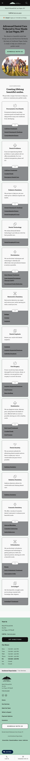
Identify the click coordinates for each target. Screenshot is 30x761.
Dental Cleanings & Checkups (13, 132)
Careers (20, 740)
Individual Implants (10, 354)
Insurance (5, 720)
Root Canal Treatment (11, 428)
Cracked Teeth (8, 174)
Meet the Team (6, 708)
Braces (6, 567)
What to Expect (6, 712)
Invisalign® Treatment (11, 601)
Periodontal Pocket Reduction (13, 284)
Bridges (6, 314)
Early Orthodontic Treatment (13, 570)
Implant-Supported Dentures (13, 350)
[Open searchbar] (26, 3)
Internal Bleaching (10, 525)
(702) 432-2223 (17, 13)
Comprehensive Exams (11, 135)
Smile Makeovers (9, 532)
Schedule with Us (15, 51)
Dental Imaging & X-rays (11, 214)
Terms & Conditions (13, 740)
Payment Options (7, 716)
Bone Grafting (8, 393)
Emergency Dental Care (11, 177)
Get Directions (15, 639)
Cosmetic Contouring (10, 528)
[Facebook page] (3, 695)
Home (3, 700)
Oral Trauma (8, 390)
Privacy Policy (5, 740)
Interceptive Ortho (10, 574)
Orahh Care (25, 740)
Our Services (5, 704)
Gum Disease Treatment (11, 275)
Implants (7, 321)
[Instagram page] (6, 695)
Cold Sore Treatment (10, 128)
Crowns (6, 318)
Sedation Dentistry (10, 467)
